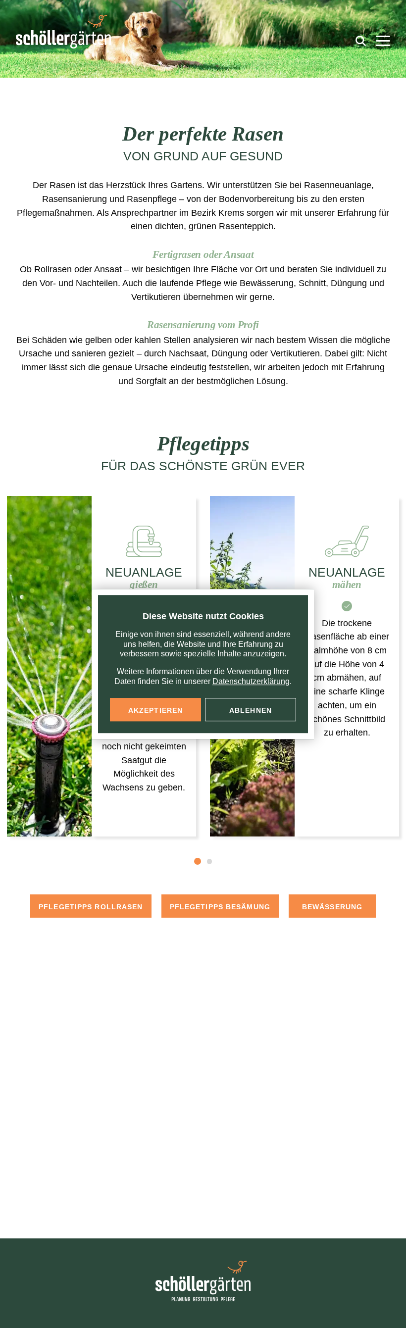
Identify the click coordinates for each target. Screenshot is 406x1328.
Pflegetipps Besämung (220, 907)
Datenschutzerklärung (251, 681)
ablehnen (250, 710)
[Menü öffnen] (383, 41)
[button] (197, 861)
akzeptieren (155, 710)
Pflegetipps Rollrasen (91, 907)
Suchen (359, 39)
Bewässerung (332, 907)
